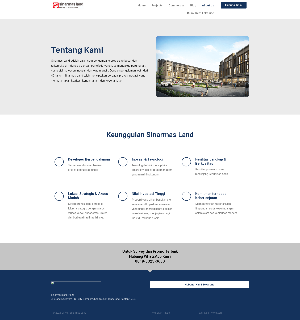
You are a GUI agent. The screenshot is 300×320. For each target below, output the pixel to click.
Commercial (176, 5)
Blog (193, 5)
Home (142, 5)
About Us (208, 5)
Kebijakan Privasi (161, 312)
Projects (157, 5)
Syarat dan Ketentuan (210, 312)
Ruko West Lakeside (200, 13)
